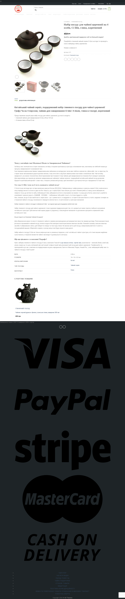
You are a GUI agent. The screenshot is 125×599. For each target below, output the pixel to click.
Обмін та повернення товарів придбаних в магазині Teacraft (62, 591)
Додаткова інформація (27, 100)
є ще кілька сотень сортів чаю (70, 243)
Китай (72, 260)
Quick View (19, 317)
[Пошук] (35, 10)
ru (107, 3)
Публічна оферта (62, 594)
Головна (67, 21)
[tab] (16, 100)
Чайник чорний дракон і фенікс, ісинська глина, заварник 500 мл (37, 312)
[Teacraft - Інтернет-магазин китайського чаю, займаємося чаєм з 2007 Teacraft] (22, 9)
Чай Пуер (62, 573)
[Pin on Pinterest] (75, 59)
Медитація (62, 586)
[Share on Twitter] (68, 59)
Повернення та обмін (89, 3)
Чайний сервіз (75, 265)
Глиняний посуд (76, 21)
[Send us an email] (64, 326)
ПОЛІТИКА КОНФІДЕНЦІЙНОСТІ (62, 589)
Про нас (74, 3)
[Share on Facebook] (65, 59)
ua (110, 3)
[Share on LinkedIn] (78, 59)
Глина (72, 270)
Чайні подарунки (62, 581)
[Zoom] (17, 77)
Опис (16, 100)
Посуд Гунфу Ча (62, 578)
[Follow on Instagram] (60, 326)
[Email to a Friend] (72, 59)
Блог (80, 3)
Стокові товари (62, 583)
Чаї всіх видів (62, 575)
